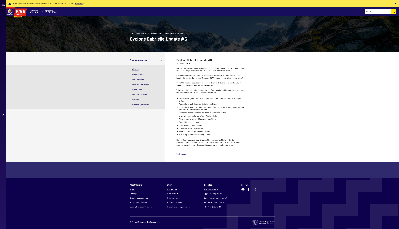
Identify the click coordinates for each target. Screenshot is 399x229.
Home (132, 33)
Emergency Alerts (173, 198)
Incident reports (173, 194)
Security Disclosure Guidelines (141, 207)
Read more (79, 3)
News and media (156, 33)
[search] (393, 11)
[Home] (16, 12)
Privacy (132, 189)
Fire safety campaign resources (178, 207)
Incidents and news (142, 33)
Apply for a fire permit (213, 194)
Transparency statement (139, 198)
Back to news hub (182, 154)
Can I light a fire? (211, 189)
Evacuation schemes (174, 203)
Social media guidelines (138, 203)
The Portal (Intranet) (212, 207)
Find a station (172, 189)
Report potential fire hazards (215, 198)
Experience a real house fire (215, 202)
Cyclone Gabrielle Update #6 (173, 33)
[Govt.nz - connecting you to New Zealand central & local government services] (263, 222)
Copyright (133, 194)
